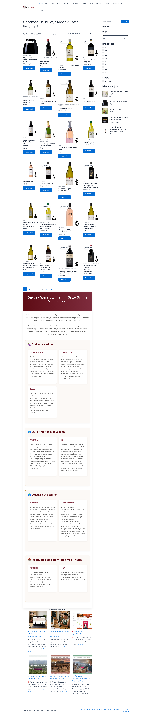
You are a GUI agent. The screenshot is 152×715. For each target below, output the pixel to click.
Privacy (116, 709)
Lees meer (63, 646)
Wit (53, 3)
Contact (41, 10)
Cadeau (83, 3)
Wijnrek (98, 3)
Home (41, 3)
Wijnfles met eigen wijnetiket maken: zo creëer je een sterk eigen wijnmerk (59, 634)
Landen (65, 3)
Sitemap (110, 709)
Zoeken (124, 21)
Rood (47, 3)
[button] (68, 3)
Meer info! (29, 68)
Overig (74, 3)
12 (47, 289)
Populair (107, 3)
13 (51, 289)
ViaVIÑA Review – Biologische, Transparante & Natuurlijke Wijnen (81, 678)
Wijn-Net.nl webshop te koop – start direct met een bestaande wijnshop (37, 634)
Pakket (91, 3)
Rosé (58, 3)
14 (55, 289)
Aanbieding (116, 3)
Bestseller (89, 709)
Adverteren (124, 709)
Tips (104, 709)
